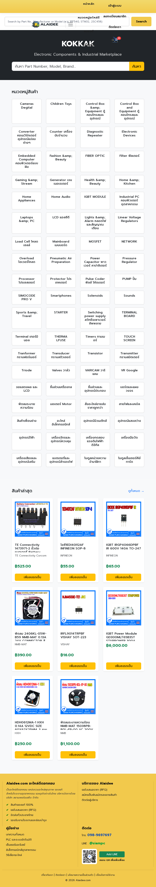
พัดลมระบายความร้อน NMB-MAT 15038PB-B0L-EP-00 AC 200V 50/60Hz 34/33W (76, 728)
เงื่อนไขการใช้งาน (105, 875)
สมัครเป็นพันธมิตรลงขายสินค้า (99, 795)
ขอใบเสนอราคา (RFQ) (94, 790)
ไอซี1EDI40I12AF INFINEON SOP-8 (73, 547)
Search (141, 21)
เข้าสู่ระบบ (114, 6)
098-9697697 (99, 835)
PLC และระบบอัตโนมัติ (19, 840)
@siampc (97, 843)
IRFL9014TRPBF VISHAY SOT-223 (73, 635)
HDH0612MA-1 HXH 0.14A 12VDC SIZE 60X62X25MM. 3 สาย (31, 726)
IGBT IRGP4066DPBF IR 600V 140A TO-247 (123, 547)
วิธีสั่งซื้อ (88, 45)
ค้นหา (136, 66)
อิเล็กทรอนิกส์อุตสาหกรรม (21, 850)
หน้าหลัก (88, 4)
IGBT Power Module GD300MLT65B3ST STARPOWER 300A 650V (121, 639)
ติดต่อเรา (115, 27)
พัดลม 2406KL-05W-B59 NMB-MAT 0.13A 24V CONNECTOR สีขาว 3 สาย (30, 639)
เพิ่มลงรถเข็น (32, 577)
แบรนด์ (88, 31)
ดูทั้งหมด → (136, 491)
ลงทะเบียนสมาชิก (114, 16)
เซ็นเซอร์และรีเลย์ (15, 845)
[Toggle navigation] (70, 24)
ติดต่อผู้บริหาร (90, 800)
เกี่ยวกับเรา (47, 875)
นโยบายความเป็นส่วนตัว (81, 875)
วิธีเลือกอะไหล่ (14, 855)
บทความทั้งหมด (15, 835)
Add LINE (112, 854)
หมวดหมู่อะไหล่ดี (88, 17)
